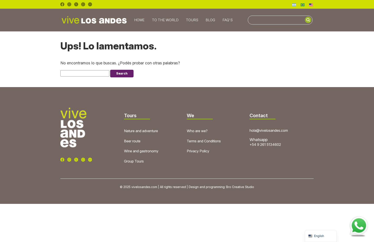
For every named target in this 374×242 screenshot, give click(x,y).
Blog (210, 20)
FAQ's (227, 20)
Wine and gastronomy (141, 151)
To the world (165, 20)
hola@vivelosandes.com (269, 130)
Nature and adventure (141, 131)
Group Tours (134, 161)
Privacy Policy (198, 151)
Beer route (132, 141)
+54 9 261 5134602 (265, 144)
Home (139, 20)
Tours (192, 20)
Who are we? (197, 131)
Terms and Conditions (204, 141)
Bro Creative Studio (240, 187)
